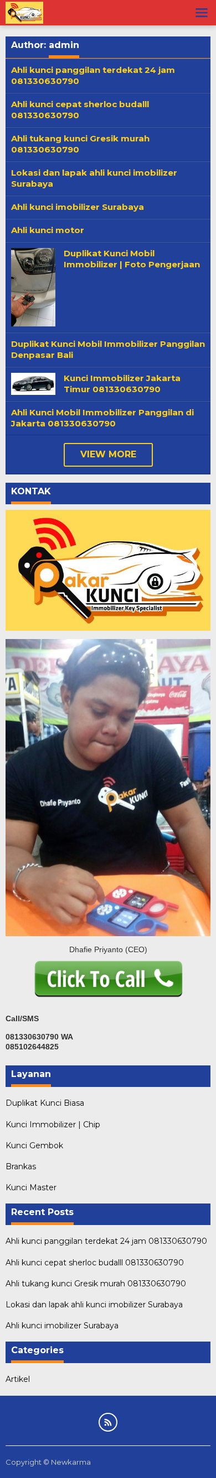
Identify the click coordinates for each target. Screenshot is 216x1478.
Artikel (18, 1379)
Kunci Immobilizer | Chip (53, 1124)
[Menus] (201, 12)
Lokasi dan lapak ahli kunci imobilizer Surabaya (94, 1305)
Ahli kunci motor (47, 230)
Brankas (21, 1166)
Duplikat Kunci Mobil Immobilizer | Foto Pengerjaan (132, 259)
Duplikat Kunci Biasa (45, 1103)
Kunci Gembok (34, 1145)
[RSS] (108, 1422)
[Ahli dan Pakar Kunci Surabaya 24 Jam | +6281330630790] (24, 12)
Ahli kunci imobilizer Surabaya (77, 207)
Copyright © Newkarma (48, 1462)
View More (108, 454)
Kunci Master (31, 1187)
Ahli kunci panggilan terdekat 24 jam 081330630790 (106, 1241)
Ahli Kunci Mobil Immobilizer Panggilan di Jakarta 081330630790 (102, 418)
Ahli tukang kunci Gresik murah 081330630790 (96, 1284)
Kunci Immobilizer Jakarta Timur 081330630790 (122, 383)
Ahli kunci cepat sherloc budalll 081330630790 (95, 1263)
